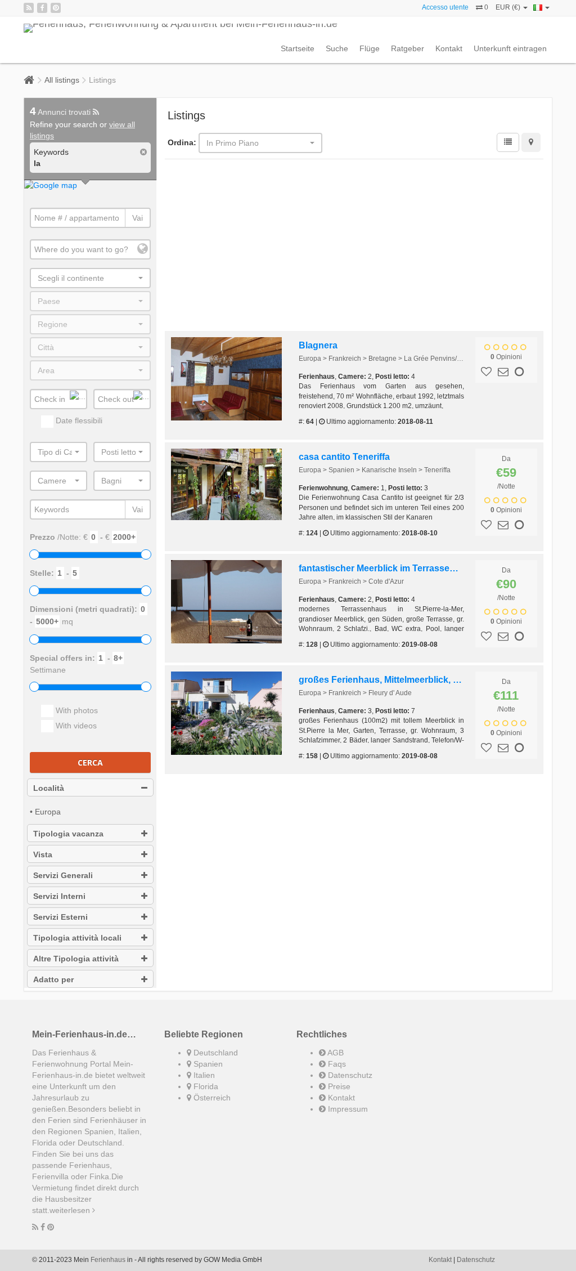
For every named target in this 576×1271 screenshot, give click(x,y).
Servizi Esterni (60, 916)
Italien (203, 1075)
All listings (61, 79)
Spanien (207, 1063)
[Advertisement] (354, 246)
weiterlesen (71, 1210)
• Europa (45, 811)
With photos (75, 710)
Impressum (347, 1108)
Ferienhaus (108, 1260)
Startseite (297, 48)
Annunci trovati (61, 112)
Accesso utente (445, 7)
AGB (335, 1052)
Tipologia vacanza (68, 833)
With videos (75, 725)
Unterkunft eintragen (510, 48)
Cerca (90, 762)
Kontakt (448, 48)
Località (48, 788)
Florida (204, 1086)
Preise (338, 1086)
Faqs (336, 1063)
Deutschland (214, 1052)
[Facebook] (42, 8)
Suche (337, 48)
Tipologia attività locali (77, 937)
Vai (137, 217)
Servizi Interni (59, 896)
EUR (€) (509, 7)
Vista (42, 854)
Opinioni (506, 357)
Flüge (369, 48)
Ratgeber (407, 48)
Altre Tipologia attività (76, 958)
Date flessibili (77, 420)
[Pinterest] (56, 8)
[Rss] (29, 8)
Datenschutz (349, 1075)
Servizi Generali (63, 875)
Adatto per (53, 979)
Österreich (211, 1097)
